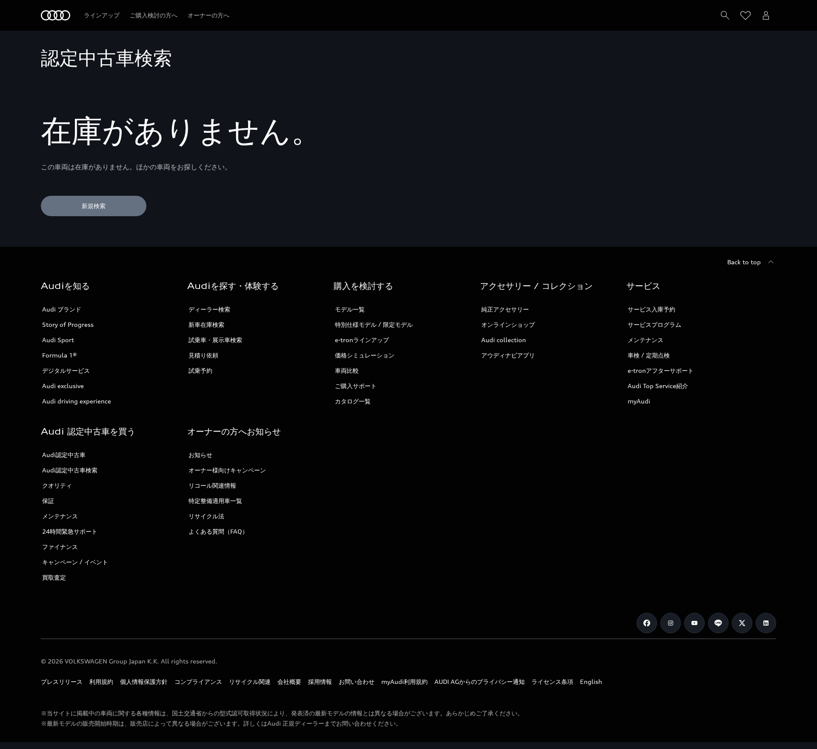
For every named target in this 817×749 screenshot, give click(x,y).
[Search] (725, 15)
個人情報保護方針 (144, 681)
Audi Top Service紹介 (658, 385)
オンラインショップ (508, 324)
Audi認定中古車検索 (69, 470)
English (591, 681)
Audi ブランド (61, 309)
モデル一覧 (350, 309)
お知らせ (200, 454)
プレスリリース (62, 681)
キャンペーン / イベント (75, 562)
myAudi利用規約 (404, 681)
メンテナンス (645, 339)
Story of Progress (68, 324)
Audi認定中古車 (64, 454)
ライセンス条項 (552, 681)
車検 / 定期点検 (649, 355)
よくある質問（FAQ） (218, 531)
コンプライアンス (198, 681)
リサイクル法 (206, 516)
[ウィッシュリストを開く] (745, 15)
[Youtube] (694, 623)
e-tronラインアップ (362, 339)
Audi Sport (58, 339)
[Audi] (55, 15)
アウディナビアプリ (508, 355)
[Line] (718, 623)
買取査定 (54, 577)
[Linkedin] (766, 623)
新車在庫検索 (206, 324)
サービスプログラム (654, 324)
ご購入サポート (356, 385)
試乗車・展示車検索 (215, 339)
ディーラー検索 (209, 309)
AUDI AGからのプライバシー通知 (479, 681)
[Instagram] (670, 623)
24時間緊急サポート (69, 531)
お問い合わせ (356, 681)
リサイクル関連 (250, 681)
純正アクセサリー (505, 309)
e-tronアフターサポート (661, 370)
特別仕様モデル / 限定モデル (374, 324)
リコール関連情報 (212, 485)
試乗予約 (200, 370)
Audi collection (503, 339)
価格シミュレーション (364, 355)
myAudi (639, 401)
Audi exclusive (63, 385)
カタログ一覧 (353, 401)
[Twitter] (742, 623)
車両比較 (347, 370)
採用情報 (320, 681)
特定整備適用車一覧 (215, 500)
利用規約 (101, 681)
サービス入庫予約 (651, 309)
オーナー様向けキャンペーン (227, 470)
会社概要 (289, 681)
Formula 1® (59, 355)
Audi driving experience (76, 401)
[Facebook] (647, 623)
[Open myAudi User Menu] (766, 15)
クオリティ (57, 485)
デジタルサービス (66, 370)
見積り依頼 (203, 355)
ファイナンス (60, 546)
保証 (48, 500)
